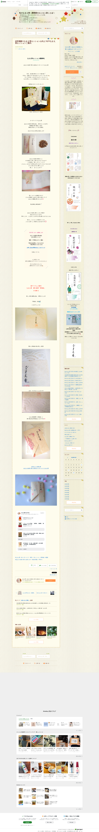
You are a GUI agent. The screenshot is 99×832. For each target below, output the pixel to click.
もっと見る (36, 619)
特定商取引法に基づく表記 (73, 831)
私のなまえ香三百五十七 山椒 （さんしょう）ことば (74, 402)
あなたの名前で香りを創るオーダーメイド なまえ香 (36, 468)
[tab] (24, 718)
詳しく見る (49, 822)
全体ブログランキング (69, 66)
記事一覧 (30, 28)
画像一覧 (39, 28)
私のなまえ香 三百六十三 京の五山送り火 (73, 378)
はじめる (27, 822)
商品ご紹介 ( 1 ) (68, 434)
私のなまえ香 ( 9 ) (68, 445)
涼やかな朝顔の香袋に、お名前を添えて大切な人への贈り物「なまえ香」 (74, 389)
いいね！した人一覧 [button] (53, 568)
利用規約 (54, 831)
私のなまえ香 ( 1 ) (68, 440)
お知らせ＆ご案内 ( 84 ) (70, 428)
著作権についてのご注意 (71, 518)
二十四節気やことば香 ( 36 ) (71, 438)
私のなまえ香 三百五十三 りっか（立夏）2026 (73, 415)
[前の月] (67, 457)
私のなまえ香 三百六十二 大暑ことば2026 (74, 382)
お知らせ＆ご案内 (21, 48)
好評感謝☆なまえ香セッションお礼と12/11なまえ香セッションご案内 (35, 42)
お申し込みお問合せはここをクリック (36, 247)
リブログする (53, 565)
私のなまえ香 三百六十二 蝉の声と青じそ (73, 380)
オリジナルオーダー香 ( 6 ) (70, 432)
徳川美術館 (73, 307)
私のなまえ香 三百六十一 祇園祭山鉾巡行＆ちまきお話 (73, 385)
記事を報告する (54, 574)
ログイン (95, 1)
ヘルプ (81, 831)
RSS (67, 517)
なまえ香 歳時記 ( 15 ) (70, 436)
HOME (20, 4)
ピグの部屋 (77, 51)
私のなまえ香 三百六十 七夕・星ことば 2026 (73, 392)
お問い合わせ (48, 831)
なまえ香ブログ (75, 4)
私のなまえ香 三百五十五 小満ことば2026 (74, 408)
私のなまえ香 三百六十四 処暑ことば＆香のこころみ (73, 372)
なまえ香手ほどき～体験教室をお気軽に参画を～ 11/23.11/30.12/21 (29, 33)
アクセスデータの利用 (62, 831)
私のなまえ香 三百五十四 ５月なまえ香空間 (73, 411)
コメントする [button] (43, 565)
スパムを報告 (41, 831)
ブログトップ (20, 28)
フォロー (50, 580)
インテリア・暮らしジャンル (71, 67)
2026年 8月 (73, 457)
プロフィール (70, 51)
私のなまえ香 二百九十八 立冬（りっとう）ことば (44, 33)
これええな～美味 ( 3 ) (69, 442)
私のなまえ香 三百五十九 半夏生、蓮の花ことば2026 (73, 395)
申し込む (71, 822)
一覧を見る (73, 419)
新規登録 (88, 1)
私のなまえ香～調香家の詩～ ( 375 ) (72, 430)
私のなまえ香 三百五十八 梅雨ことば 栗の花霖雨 (74, 399)
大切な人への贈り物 (36, 466)
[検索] (82, 28)
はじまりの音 (26, 4)
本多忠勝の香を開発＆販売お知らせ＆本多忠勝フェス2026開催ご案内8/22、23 (74, 375)
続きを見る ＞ (80, 62)
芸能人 (32, 718)
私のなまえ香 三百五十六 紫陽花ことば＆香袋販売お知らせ (73, 406)
